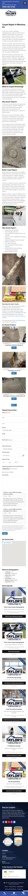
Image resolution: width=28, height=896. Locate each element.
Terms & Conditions (5, 530)
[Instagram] (11, 822)
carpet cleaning (18, 314)
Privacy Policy (12, 530)
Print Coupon (14, 654)
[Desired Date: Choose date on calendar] (23, 455)
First (3, 417)
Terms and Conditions (10, 889)
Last (3, 423)
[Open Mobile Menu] (25, 3)
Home (6, 886)
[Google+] (6, 822)
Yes (5, 496)
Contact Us (20, 889)
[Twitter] (14, 822)
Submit (5, 533)
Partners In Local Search (14, 884)
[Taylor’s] (14, 13)
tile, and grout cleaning (19, 316)
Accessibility (20, 886)
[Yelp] (9, 822)
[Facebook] (3, 822)
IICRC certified (16, 320)
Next (13, 405)
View (13, 347)
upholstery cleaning (7, 316)
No (10, 496)
